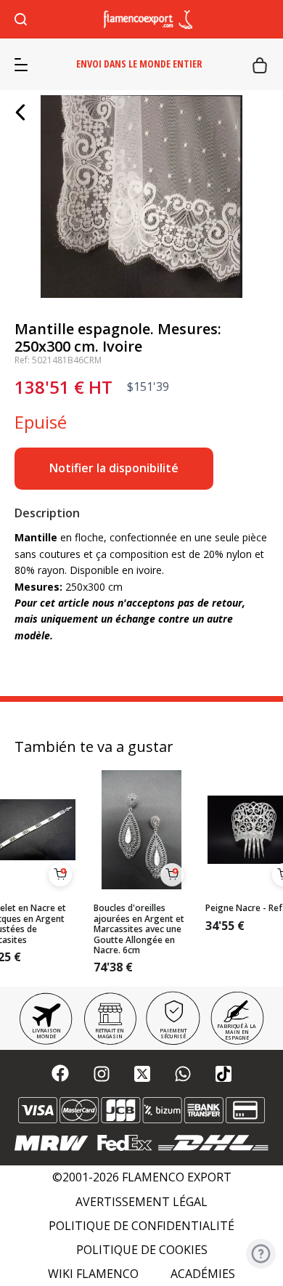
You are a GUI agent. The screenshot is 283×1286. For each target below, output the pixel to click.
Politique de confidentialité (141, 1226)
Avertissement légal (141, 1202)
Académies (203, 1274)
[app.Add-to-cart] (60, 874)
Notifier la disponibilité (114, 468)
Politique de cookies (142, 1250)
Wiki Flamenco (93, 1274)
